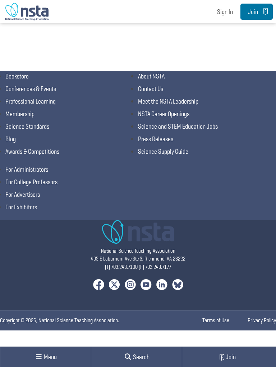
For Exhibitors (21, 207)
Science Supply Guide (163, 151)
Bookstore (17, 76)
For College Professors (31, 182)
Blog (10, 139)
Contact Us (150, 89)
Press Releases (155, 139)
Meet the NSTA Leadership (168, 101)
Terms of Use (215, 320)
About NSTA (151, 76)
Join (253, 12)
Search (141, 357)
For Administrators (26, 169)
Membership (19, 114)
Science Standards (27, 126)
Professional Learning (30, 101)
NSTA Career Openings (163, 114)
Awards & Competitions (32, 151)
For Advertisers (22, 194)
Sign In (225, 12)
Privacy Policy (262, 320)
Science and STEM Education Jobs (178, 126)
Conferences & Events (30, 89)
